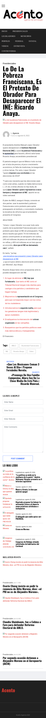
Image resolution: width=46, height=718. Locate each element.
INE (7, 351)
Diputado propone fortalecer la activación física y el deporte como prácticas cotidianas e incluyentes (28, 505)
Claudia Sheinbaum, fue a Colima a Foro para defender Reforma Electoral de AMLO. (22, 624)
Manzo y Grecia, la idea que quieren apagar (26, 490)
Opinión (18, 487)
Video (31, 351)
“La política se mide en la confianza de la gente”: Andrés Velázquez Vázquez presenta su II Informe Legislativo (29, 478)
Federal (19, 41)
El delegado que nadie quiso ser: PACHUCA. (28, 518)
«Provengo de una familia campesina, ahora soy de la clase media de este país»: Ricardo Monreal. (24, 379)
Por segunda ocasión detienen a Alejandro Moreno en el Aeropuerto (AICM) (22, 660)
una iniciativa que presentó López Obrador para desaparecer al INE (23, 257)
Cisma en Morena (22, 529)
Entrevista (19, 46)
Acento (8, 690)
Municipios (26, 36)
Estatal (33, 41)
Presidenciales (20, 31)
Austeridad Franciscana (30, 346)
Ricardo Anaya (18, 351)
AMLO (14, 346)
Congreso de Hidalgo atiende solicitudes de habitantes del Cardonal (27, 544)
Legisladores (20, 472)
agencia (16, 133)
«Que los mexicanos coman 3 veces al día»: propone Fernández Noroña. (22, 367)
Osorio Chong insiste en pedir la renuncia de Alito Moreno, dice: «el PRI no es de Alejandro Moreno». (22, 588)
